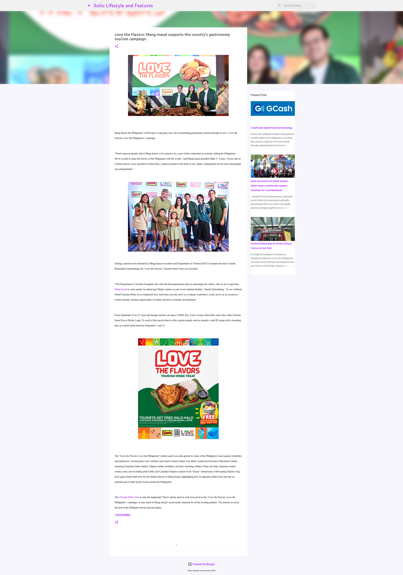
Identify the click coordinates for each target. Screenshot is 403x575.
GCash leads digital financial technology (271, 128)
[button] (116, 46)
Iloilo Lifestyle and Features (123, 5)
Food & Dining (123, 515)
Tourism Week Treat (129, 497)
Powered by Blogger (203, 564)
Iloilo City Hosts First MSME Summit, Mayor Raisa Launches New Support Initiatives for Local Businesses (269, 186)
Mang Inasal (121, 289)
